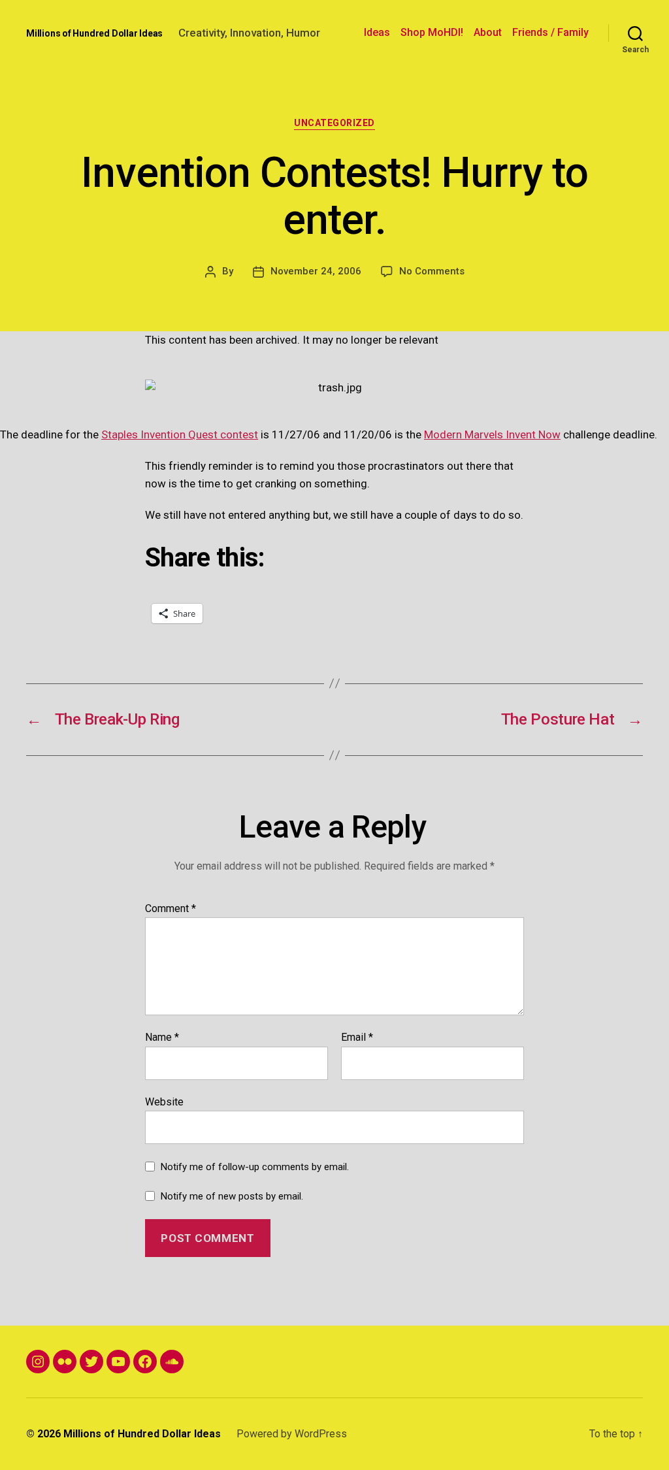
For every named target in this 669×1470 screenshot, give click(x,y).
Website (164, 1101)
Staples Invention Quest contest (179, 434)
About (488, 32)
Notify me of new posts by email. (232, 1196)
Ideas (377, 32)
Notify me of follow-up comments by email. (255, 1167)
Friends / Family (550, 32)
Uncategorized (334, 123)
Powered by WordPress (292, 1434)
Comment (170, 909)
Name (162, 1037)
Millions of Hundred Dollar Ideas (94, 33)
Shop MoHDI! (431, 32)
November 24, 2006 (315, 271)
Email (357, 1037)
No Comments (432, 271)
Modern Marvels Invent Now (492, 434)
